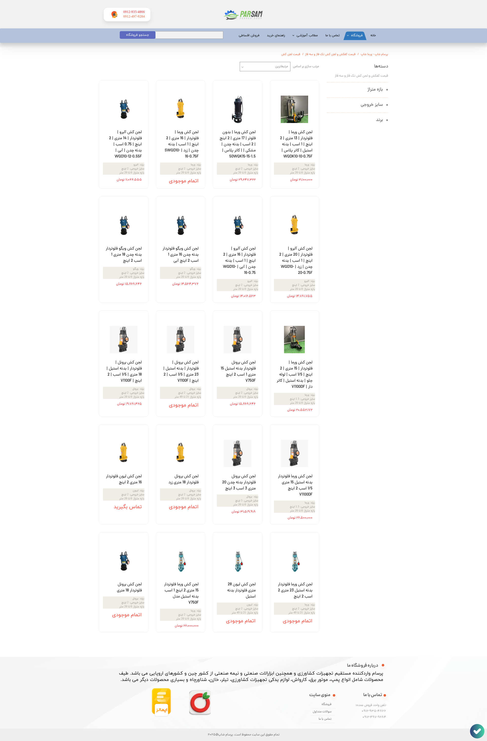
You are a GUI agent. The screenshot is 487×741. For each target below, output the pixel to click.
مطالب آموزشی (307, 35)
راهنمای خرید (276, 35)
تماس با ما (332, 35)
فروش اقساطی (249, 35)
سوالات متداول (322, 712)
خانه (373, 35)
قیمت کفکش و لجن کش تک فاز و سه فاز (361, 76)
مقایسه (305, 87)
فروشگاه (357, 35)
